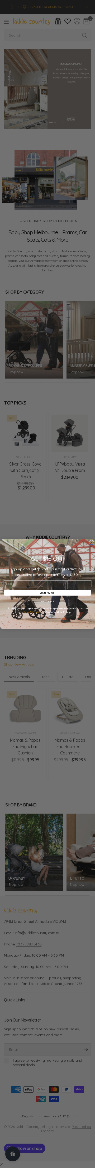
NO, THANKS (47, 601)
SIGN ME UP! (47, 592)
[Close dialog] (91, 542)
